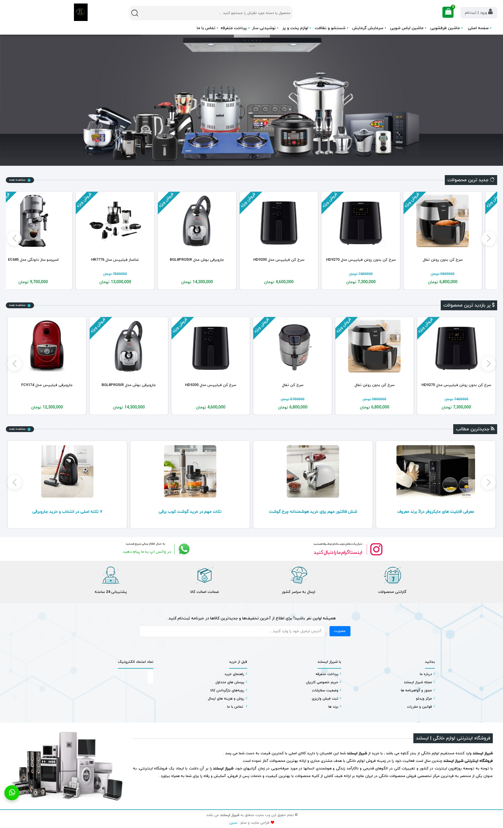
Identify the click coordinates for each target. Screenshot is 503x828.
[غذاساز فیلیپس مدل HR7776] (128, 221)
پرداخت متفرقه (234, 28)
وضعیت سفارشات (325, 690)
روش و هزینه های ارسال (226, 698)
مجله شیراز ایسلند (418, 682)
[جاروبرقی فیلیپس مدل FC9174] (128, 346)
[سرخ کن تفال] (374, 346)
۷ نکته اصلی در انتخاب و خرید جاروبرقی (190, 512)
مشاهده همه (17, 180)
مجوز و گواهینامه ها (416, 690)
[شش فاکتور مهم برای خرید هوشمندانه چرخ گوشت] (435, 471)
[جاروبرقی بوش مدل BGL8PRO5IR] (210, 221)
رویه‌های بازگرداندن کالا (227, 690)
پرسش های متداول (229, 682)
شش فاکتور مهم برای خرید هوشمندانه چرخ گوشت (436, 512)
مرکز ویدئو (424, 698)
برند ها (333, 706)
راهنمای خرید (234, 674)
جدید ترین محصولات (468, 180)
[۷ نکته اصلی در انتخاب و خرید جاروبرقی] (190, 471)
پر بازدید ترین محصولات (467, 305)
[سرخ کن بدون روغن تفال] (456, 221)
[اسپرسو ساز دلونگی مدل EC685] (47, 221)
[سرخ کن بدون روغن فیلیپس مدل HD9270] (374, 221)
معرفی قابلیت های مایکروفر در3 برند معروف (67, 512)
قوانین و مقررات (419, 706)
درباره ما (426, 674)
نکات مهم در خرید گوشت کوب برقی (312, 512)
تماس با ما (206, 28)
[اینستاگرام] (347, 549)
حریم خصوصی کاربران (322, 682)
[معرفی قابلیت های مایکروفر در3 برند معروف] (67, 471)
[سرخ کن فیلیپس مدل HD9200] (292, 221)
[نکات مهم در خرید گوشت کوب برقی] (313, 471)
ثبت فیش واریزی (325, 698)
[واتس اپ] (155, 549)
